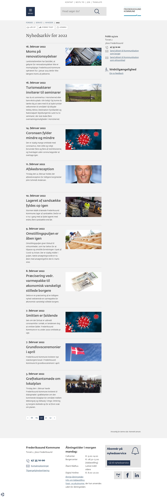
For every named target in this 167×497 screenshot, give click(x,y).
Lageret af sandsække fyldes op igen (43, 203)
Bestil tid (80, 2)
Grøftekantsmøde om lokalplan (43, 381)
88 (32, 418)
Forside (29, 23)
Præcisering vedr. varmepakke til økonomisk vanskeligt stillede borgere (43, 283)
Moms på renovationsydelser (41, 54)
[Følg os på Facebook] (127, 475)
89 (37, 418)
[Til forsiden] (132, 11)
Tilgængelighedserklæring (37, 471)
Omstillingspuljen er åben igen (42, 236)
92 (50, 418)
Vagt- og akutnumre (75, 484)
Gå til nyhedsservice (119, 463)
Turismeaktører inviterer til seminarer (43, 90)
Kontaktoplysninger (40, 466)
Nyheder (49, 23)
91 (46, 418)
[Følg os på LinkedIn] (137, 475)
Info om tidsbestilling (75, 480)
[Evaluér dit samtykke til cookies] (2, 494)
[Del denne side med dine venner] (118, 475)
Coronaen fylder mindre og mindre (40, 136)
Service (39, 23)
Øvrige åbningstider (74, 477)
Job (88, 2)
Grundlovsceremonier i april (43, 350)
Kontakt (69, 2)
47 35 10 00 (38, 460)
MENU (30, 13)
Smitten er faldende (42, 315)
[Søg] (97, 11)
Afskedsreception (40, 169)
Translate (97, 2)
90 (41, 418)
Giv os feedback (116, 74)
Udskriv (63, 27)
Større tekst (47, 27)
